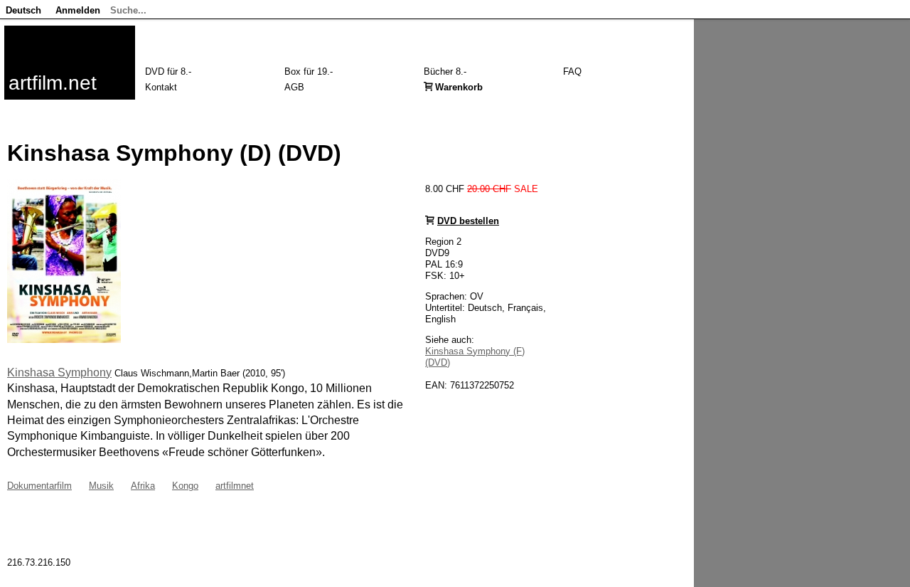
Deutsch (23, 10)
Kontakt (161, 87)
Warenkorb (459, 87)
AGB (294, 87)
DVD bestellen (468, 221)
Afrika (143, 485)
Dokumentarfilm (39, 485)
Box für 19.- (308, 71)
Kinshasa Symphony (59, 372)
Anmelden (77, 10)
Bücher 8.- (445, 71)
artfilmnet (234, 485)
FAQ (572, 71)
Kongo (185, 485)
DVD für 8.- (168, 71)
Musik (101, 485)
